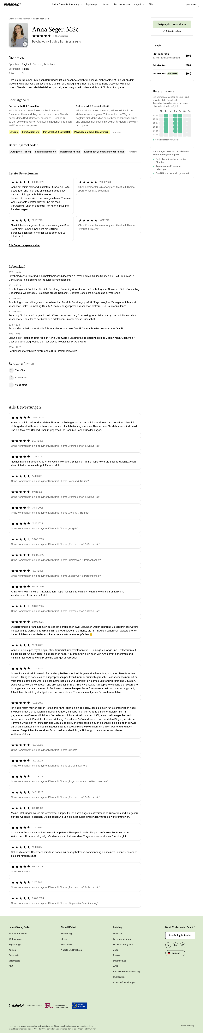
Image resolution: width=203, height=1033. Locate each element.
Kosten (12, 950)
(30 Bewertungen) (61, 36)
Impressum (119, 977)
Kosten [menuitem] (106, 4)
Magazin (138, 4)
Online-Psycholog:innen (19, 19)
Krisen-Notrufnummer (87, 1029)
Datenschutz (119, 960)
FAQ (11, 966)
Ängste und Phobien (71, 950)
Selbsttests (14, 960)
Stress (64, 939)
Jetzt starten (191, 4)
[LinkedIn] (175, 945)
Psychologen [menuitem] (92, 4)
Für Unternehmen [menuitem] (122, 4)
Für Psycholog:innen (123, 944)
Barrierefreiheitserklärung (126, 971)
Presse (116, 955)
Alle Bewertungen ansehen (24, 245)
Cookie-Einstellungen (124, 982)
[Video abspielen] (25, 44)
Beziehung (66, 933)
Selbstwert (66, 944)
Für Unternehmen (122, 939)
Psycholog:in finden (180, 935)
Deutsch (176, 953)
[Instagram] (168, 945)
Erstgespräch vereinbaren (172, 24)
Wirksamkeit (15, 939)
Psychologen (15, 944)
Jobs (115, 950)
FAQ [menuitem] (151, 4)
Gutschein (14, 955)
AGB (115, 966)
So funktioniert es (18, 933)
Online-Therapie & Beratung (65, 4)
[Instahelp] (12, 4)
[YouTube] (182, 945)
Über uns (117, 933)
